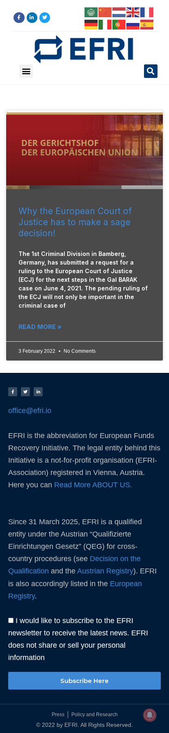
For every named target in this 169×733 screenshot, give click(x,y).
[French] (147, 11)
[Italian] (105, 23)
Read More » (40, 327)
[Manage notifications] (149, 715)
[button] (26, 71)
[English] (133, 11)
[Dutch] (119, 11)
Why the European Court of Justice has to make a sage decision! (75, 222)
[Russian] (133, 23)
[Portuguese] (119, 23)
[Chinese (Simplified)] (105, 11)
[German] (91, 23)
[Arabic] (91, 11)
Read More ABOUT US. (94, 485)
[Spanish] (147, 23)
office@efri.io (29, 410)
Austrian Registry (105, 570)
